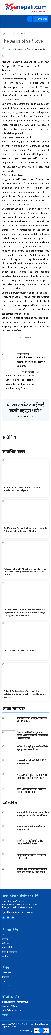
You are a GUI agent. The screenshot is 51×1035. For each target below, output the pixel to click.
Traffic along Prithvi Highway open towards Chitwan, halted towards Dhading (25, 529)
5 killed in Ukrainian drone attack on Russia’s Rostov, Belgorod (22, 489)
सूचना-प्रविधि (7, 948)
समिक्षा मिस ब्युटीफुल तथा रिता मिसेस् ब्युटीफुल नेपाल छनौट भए (33, 748)
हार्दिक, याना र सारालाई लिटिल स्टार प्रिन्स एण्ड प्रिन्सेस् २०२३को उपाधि (32, 870)
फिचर (4, 981)
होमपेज (5, 33)
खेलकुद (5, 939)
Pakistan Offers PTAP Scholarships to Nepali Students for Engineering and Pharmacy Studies (25, 572)
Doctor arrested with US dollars (20, 650)
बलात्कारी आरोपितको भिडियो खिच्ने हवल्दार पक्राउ (31, 762)
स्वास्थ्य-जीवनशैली (9, 952)
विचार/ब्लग (6, 973)
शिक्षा (4, 935)
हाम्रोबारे (5, 1015)
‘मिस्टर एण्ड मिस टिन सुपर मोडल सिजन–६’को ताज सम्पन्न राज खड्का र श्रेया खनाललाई (32, 735)
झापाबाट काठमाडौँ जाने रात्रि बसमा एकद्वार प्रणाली (31, 828)
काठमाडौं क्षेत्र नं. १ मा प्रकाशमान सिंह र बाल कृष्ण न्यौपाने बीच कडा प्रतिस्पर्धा (33, 814)
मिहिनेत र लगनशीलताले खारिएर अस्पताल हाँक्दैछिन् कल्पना (30, 842)
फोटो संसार (6, 986)
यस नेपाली (12, 49)
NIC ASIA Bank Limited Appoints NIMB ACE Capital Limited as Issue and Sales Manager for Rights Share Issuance (25, 612)
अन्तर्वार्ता (5, 977)
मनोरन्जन (5, 943)
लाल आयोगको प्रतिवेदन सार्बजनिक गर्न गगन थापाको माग (31, 790)
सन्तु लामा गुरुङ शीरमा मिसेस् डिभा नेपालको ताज (31, 856)
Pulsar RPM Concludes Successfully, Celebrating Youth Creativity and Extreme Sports (25, 694)
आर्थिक (5, 956)
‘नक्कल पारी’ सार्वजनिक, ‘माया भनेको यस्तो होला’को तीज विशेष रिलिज (32, 776)
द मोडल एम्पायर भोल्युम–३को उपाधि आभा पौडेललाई (32, 719)
